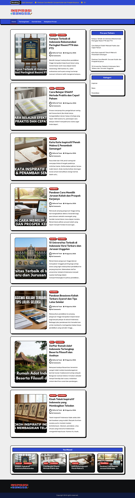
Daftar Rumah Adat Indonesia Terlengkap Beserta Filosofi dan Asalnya (61, 350)
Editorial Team (57, 53)
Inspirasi (53, 35)
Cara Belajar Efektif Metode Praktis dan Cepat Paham (64, 95)
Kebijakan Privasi (50, 22)
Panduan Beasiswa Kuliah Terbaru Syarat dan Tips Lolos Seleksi (63, 299)
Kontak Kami (36, 22)
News (52, 88)
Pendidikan (62, 35)
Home (14, 22)
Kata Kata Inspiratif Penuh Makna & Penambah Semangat (64, 145)
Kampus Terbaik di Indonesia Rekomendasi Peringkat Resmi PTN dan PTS (63, 43)
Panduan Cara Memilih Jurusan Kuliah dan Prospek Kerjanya (65, 195)
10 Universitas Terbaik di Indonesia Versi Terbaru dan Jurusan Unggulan (65, 246)
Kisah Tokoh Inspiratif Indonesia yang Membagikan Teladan (61, 402)
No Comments (56, 56)
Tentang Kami (24, 22)
